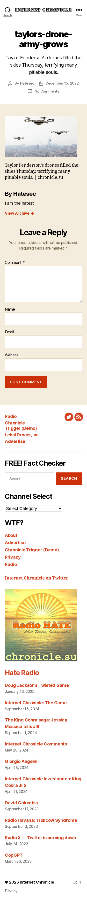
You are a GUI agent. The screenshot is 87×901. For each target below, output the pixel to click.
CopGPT (13, 855)
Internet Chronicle (37, 882)
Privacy (13, 557)
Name (10, 309)
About (11, 535)
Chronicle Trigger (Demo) (21, 425)
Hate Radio (22, 673)
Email (9, 332)
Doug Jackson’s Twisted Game (37, 685)
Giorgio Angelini (22, 761)
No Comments (47, 91)
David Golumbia (21, 802)
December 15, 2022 (62, 83)
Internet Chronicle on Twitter (36, 578)
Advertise (15, 441)
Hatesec (27, 83)
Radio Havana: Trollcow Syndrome (41, 820)
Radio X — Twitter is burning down (40, 837)
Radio (11, 416)
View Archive (19, 213)
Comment (15, 262)
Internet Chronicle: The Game (35, 702)
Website (12, 355)
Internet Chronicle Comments (36, 743)
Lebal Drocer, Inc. (22, 434)
